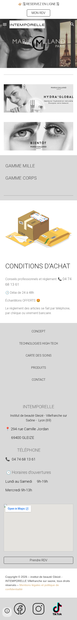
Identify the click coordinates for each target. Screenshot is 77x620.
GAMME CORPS (21, 178)
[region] (38, 9)
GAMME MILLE (20, 166)
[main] (38, 166)
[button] (4, 24)
